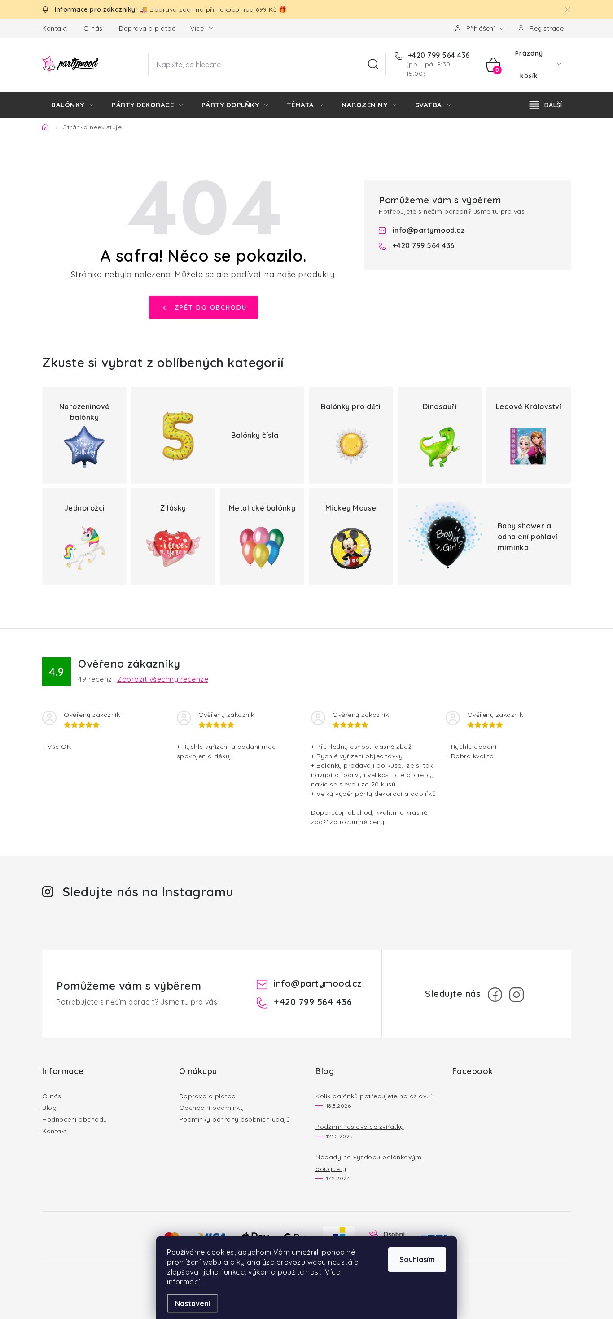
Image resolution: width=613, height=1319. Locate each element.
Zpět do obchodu (211, 307)
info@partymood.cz (429, 230)
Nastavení (192, 1303)
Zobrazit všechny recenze (162, 679)
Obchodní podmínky (211, 1108)
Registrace (547, 28)
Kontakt (54, 28)
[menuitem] (72, 105)
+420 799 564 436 (438, 55)
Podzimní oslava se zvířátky (359, 1126)
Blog (49, 1108)
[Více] (546, 105)
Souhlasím (417, 1259)
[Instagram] (516, 994)
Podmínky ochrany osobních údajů (234, 1119)
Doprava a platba (147, 28)
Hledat (373, 64)
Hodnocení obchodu (74, 1119)
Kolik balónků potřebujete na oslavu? (374, 1096)
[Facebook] (495, 994)
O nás (93, 28)
